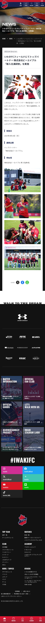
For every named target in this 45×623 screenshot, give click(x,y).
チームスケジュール (7, 537)
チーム (4, 582)
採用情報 (17, 591)
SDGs (4, 565)
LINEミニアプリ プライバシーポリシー (11, 596)
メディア (4, 577)
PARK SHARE (28, 584)
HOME (4, 39)
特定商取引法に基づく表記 (21, 594)
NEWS (10, 39)
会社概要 (4, 547)
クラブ (4, 579)
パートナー (5, 562)
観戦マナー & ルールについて (32, 537)
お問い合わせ (26, 591)
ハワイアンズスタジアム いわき (33, 540)
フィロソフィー (6, 552)
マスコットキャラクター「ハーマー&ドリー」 (33, 577)
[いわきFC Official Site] (22, 520)
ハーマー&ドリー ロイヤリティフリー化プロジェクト (33, 581)
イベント (4, 574)
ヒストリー (5, 557)
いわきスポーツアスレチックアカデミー (33, 555)
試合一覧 (26, 535)
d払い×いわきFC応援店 (31, 574)
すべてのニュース (7, 572)
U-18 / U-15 (27, 550)
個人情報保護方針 (6, 594)
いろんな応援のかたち (30, 572)
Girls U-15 (27, 552)
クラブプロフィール (7, 550)
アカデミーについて (30, 547)
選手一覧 (4, 535)
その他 (4, 584)
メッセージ (5, 554)
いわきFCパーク (6, 560)
